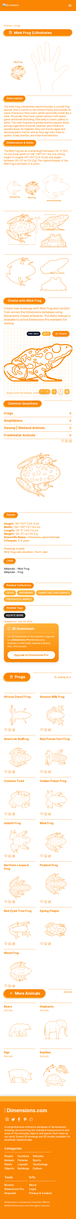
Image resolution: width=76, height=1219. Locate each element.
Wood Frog (11, 953)
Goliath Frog (12, 823)
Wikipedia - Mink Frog (16, 568)
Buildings (23, 1168)
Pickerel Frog (49, 865)
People (8, 1156)
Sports (37, 1160)
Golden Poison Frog (53, 781)
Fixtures (23, 1160)
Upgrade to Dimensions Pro (31, 654)
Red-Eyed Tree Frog (17, 911)
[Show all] (54, 391)
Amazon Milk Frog (52, 697)
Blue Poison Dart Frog (55, 739)
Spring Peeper (49, 911)
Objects (9, 1168)
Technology (40, 1164)
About (32, 1184)
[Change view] (67, 391)
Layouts (23, 1164)
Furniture (23, 1156)
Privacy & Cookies (40, 1193)
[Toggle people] (60, 391)
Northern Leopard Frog (16, 866)
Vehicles (38, 1156)
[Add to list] (66, 441)
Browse (9, 1184)
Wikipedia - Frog (13, 572)
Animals (8, 25)
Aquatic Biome (14, 615)
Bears (8, 1006)
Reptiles (45, 1052)
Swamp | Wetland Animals (54, 592)
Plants (8, 1164)
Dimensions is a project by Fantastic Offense (27, 1202)
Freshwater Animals (19, 599)
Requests (10, 1193)
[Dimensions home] (11, 5)
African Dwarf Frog (17, 697)
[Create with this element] (70, 441)
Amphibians (26, 592)
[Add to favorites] (63, 441)
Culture (37, 1168)
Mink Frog (46, 823)
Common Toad (14, 781)
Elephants (47, 1006)
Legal (32, 1189)
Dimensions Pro (14, 1189)
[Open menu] (70, 5)
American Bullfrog (16, 739)
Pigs (7, 1052)
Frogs (17, 25)
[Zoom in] (47, 391)
